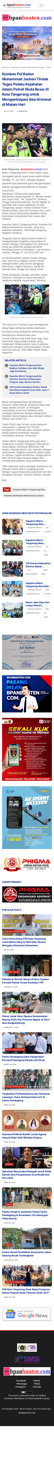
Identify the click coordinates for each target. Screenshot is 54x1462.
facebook (21, 1380)
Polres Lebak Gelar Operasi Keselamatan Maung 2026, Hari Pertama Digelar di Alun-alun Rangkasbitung (26, 1019)
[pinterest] (21, 504)
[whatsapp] (15, 504)
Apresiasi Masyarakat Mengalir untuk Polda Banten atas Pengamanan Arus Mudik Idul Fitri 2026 (26, 1175)
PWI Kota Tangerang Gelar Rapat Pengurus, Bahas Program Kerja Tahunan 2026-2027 (26, 1291)
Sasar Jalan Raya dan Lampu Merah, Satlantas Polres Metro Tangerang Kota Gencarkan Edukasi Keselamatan (38, 604)
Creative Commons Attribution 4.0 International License (26, 1397)
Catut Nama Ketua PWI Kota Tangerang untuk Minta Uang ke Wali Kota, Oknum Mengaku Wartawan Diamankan (24, 942)
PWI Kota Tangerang (15, 931)
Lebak (8, 1245)
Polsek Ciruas (12, 972)
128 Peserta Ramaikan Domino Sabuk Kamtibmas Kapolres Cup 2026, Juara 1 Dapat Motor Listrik (29, 390)
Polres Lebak (12, 1009)
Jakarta (9, 1127)
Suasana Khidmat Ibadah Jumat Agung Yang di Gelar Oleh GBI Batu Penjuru (24, 1136)
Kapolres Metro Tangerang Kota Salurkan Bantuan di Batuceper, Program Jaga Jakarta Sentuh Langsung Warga (26, 379)
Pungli (9, 1205)
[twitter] (10, 504)
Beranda (5, 67)
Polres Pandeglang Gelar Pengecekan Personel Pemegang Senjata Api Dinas (23, 1058)
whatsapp (21, 1383)
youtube (37, 1386)
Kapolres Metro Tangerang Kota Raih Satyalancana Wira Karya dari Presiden (37, 585)
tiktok (37, 1383)
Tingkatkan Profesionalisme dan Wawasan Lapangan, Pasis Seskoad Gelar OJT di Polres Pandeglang (26, 1097)
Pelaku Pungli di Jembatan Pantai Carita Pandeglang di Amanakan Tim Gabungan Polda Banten (25, 1215)
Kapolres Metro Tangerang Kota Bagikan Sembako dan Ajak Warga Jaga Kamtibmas (27, 368)
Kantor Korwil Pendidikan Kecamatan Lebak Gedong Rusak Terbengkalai (26, 1254)
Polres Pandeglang (15, 1049)
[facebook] (4, 504)
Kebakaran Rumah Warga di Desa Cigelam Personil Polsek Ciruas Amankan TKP (25, 981)
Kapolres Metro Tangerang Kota (29, 489)
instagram (21, 1386)
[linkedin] (26, 504)
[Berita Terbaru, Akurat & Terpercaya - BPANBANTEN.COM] (16, 7)
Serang (9, 1164)
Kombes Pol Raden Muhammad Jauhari (28, 67)
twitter (36, 1380)
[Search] (46, 5)
